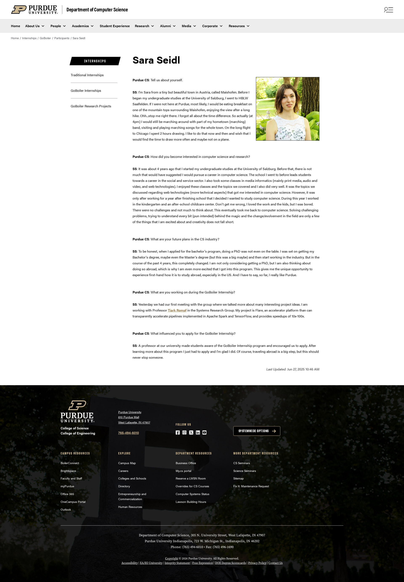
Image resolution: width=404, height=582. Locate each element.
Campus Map (127, 463)
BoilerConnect (70, 463)
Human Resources (130, 507)
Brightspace (68, 471)
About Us (32, 25)
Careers (123, 471)
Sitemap (238, 478)
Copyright (171, 559)
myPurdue (67, 486)
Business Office (186, 463)
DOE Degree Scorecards (230, 563)
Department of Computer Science (97, 9)
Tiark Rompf (177, 310)
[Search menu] (388, 10)
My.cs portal (183, 471)
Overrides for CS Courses (192, 486)
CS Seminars (241, 463)
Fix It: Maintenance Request (251, 486)
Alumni (165, 25)
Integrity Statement (177, 563)
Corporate (210, 25)
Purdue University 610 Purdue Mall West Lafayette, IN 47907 (134, 417)
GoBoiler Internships (86, 90)
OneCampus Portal (73, 501)
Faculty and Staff (71, 478)
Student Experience (115, 25)
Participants (61, 38)
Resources (237, 25)
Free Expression (202, 563)
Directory (124, 486)
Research (142, 25)
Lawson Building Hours (191, 501)
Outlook (66, 509)
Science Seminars (244, 471)
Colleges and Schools (132, 478)
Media (186, 25)
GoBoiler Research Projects (91, 106)
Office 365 (67, 494)
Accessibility (129, 563)
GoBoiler (45, 38)
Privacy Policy (257, 563)
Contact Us (275, 563)
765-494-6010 (128, 432)
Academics (80, 25)
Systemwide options (254, 431)
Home (15, 25)
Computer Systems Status (192, 494)
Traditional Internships (87, 74)
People (55, 25)
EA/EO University (151, 563)
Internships (29, 38)
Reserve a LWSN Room (191, 478)
